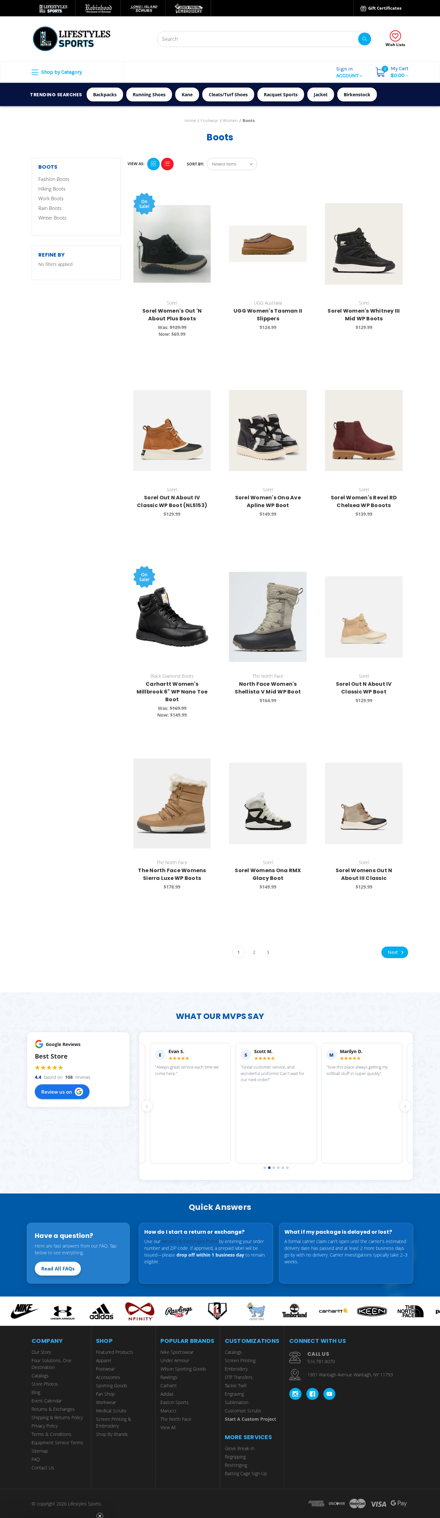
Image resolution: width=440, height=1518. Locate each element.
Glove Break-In (239, 1448)
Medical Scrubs (111, 1411)
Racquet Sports (281, 94)
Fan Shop (105, 1394)
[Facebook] (312, 1394)
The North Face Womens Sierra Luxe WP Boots (172, 874)
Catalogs (40, 1375)
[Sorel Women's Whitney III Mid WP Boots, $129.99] (364, 244)
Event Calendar (47, 1401)
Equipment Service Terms (57, 1442)
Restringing (236, 1465)
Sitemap (40, 1451)
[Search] (364, 39)
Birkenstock (357, 94)
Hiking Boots (51, 188)
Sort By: (195, 164)
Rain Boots (50, 208)
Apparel (103, 1360)
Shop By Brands (112, 1434)
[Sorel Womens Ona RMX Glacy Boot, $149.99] (268, 803)
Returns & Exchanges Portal (190, 1241)
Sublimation (236, 1402)
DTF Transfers (239, 1377)
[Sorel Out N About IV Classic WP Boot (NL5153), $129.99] (172, 430)
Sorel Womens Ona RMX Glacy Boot (268, 874)
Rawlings (168, 1377)
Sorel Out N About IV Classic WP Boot (364, 687)
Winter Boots (52, 217)
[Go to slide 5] (283, 1167)
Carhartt (168, 1385)
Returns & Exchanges (53, 1409)
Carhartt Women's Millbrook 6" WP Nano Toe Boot (172, 691)
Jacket (321, 94)
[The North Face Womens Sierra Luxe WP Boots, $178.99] (172, 803)
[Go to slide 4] (278, 1167)
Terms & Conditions (52, 1434)
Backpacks (105, 94)
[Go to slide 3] (274, 1167)
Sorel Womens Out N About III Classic (364, 874)
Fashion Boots (53, 179)
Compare (204, 198)
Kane (187, 94)
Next (393, 952)
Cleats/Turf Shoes (228, 94)
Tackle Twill (235, 1385)
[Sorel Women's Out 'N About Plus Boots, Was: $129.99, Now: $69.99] (172, 244)
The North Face (175, 1419)
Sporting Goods (111, 1385)
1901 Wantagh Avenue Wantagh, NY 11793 (350, 1375)
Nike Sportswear (177, 1352)
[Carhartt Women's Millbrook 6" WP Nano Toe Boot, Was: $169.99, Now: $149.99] (172, 617)
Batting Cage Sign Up (246, 1473)
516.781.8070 (321, 1361)
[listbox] (232, 164)
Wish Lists (395, 44)
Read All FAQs (57, 1268)
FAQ (36, 1459)
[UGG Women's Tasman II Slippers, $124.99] (268, 244)
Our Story (41, 1352)
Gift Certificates (384, 8)
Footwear (105, 1369)
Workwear (106, 1402)
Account (348, 72)
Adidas (167, 1394)
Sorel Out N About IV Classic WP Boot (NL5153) (172, 501)
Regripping (235, 1457)
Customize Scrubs (243, 1411)
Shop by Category (61, 72)
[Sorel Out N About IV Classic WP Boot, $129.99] (364, 617)
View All (168, 1427)
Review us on (56, 1092)
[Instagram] (295, 1394)
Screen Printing (240, 1360)
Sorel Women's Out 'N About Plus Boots (172, 314)
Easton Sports (174, 1402)
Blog (36, 1392)
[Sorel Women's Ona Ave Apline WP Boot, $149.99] (268, 430)
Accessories (108, 1377)
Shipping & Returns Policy (57, 1417)
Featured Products (114, 1352)
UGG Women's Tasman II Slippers (268, 314)
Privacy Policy (45, 1426)
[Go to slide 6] (287, 1167)
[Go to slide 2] (269, 1167)
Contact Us (43, 1468)
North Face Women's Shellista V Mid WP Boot (268, 687)
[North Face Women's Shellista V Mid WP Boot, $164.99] (268, 617)
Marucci (168, 1411)
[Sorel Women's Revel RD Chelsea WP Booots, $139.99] (364, 430)
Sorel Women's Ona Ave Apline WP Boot (268, 501)
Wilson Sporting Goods (183, 1369)
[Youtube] (329, 1394)
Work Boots (50, 198)
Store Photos (45, 1384)
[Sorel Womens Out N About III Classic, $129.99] (364, 803)
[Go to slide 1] (264, 1167)
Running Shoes (149, 94)
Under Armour (174, 1360)
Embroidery (236, 1369)
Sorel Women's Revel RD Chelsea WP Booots (364, 501)
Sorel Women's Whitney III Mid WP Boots (364, 314)
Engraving (234, 1394)
